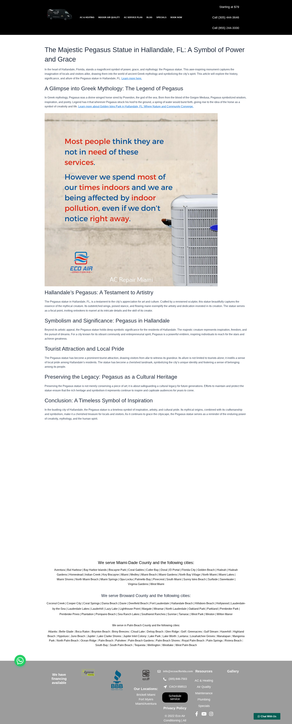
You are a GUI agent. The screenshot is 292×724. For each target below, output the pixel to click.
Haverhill (225, 631)
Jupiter (91, 636)
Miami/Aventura (145, 703)
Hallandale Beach (182, 603)
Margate (147, 608)
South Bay (101, 645)
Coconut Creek (56, 603)
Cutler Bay (152, 569)
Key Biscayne (110, 574)
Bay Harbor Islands (95, 569)
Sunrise (172, 614)
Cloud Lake (138, 631)
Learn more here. (131, 78)
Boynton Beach (101, 631)
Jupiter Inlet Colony (134, 636)
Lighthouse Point (130, 608)
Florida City (189, 569)
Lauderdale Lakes (78, 608)
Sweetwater (227, 579)
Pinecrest (158, 579)
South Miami (173, 579)
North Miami (209, 574)
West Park (197, 614)
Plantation (87, 614)
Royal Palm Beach (193, 640)
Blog (149, 17)
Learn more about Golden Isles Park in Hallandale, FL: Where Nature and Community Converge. (135, 106)
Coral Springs (91, 603)
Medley (134, 574)
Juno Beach (78, 636)
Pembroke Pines (69, 614)
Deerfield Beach (138, 603)
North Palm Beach (68, 640)
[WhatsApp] (20, 660)
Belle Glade (66, 631)
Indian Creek (92, 574)
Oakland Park (197, 608)
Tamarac (184, 614)
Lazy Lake (111, 608)
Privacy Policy (174, 708)
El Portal (174, 569)
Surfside (213, 579)
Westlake (167, 645)
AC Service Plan (133, 17)
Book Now (176, 17)
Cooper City (74, 603)
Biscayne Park (117, 569)
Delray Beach (155, 631)
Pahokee (120, 640)
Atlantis (52, 631)
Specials (161, 17)
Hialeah (221, 569)
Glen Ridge (172, 631)
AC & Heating (87, 17)
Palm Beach (106, 640)
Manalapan (223, 636)
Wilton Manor (225, 614)
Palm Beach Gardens (141, 640)
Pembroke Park (229, 608)
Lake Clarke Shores (109, 636)
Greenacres (195, 631)
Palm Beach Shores (168, 640)
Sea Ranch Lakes (128, 614)
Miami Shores (65, 579)
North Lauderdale (176, 608)
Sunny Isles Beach (194, 579)
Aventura (59, 569)
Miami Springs (109, 579)
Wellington (153, 645)
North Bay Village (189, 574)
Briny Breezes (120, 631)
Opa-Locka (126, 579)
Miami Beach (149, 574)
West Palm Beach (186, 645)
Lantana (183, 636)
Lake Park (154, 636)
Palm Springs (214, 640)
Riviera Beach (233, 640)
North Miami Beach (86, 579)
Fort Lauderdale (159, 603)
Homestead (76, 574)
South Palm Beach (121, 645)
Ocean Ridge (88, 640)
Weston (210, 614)
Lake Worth (169, 636)
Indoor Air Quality (109, 17)
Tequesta (139, 645)
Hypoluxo (63, 636)
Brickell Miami (146, 694)
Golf (183, 631)
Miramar (159, 608)
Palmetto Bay (143, 579)
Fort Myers (146, 699)
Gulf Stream (211, 631)
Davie (123, 603)
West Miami (157, 584)
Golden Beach (206, 569)
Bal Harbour (74, 569)
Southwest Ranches (153, 614)
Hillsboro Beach (204, 603)
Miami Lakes (226, 574)
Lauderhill (97, 608)
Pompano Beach (106, 614)
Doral (164, 569)
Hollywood (222, 603)
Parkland (212, 608)
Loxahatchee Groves (202, 636)
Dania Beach (109, 603)
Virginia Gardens (138, 584)
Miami (124, 574)
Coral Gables (136, 569)
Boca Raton (82, 631)
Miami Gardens (168, 574)
